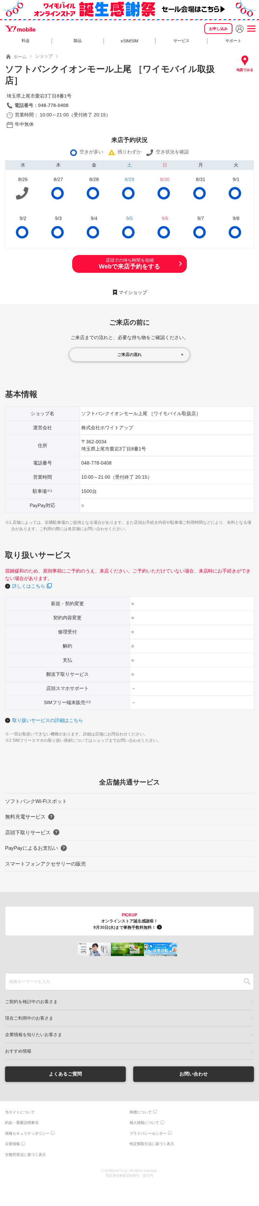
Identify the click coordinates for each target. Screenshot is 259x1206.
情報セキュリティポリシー (27, 1133)
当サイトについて (20, 1112)
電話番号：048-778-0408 (41, 105)
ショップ (44, 56)
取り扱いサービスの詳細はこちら (47, 720)
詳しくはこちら (28, 586)
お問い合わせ (193, 1073)
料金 (26, 40)
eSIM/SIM (129, 41)
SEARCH (247, 981)
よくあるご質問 (65, 1073)
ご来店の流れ (129, 354)
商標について (141, 1112)
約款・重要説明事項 (21, 1123)
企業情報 (12, 1144)
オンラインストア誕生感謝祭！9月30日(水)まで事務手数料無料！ (125, 921)
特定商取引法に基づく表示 (152, 1144)
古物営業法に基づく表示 (25, 1155)
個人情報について (144, 1123)
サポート (233, 40)
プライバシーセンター (148, 1133)
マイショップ (133, 292)
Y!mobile (20, 29)
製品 (78, 40)
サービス (181, 40)
